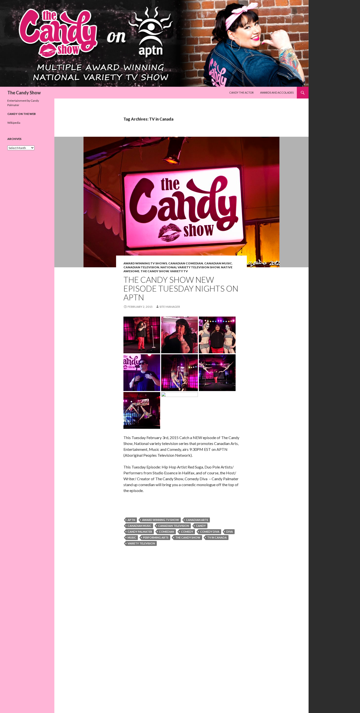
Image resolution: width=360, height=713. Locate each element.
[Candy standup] (141, 334)
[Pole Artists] (179, 372)
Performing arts (155, 537)
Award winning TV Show (160, 519)
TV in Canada (217, 537)
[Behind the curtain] (179, 334)
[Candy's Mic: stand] (179, 409)
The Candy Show (24, 92)
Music (132, 537)
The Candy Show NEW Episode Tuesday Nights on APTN (180, 288)
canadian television (173, 525)
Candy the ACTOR (241, 92)
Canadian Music (218, 263)
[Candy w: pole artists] (217, 372)
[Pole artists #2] (141, 409)
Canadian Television (141, 267)
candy (201, 525)
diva (229, 531)
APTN (131, 519)
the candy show (187, 537)
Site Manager (169, 306)
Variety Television (141, 543)
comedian (166, 531)
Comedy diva (209, 531)
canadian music (139, 525)
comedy (187, 531)
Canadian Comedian (185, 263)
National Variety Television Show (190, 267)
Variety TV (179, 271)
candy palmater (140, 531)
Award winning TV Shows (145, 263)
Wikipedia (13, 122)
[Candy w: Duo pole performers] (217, 334)
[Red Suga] (141, 372)
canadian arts (197, 519)
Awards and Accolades (277, 92)
